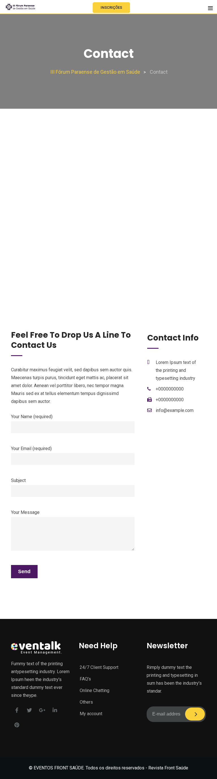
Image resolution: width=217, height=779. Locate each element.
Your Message (25, 512)
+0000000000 (170, 389)
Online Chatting (94, 690)
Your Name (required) (32, 416)
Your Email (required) (31, 448)
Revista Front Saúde (168, 768)
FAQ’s (85, 679)
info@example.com (175, 410)
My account (91, 713)
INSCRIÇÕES (111, 7)
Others (86, 702)
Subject (18, 480)
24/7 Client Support (99, 667)
